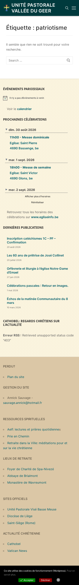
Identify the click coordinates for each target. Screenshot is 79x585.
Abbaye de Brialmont (22, 476)
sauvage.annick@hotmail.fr (22, 403)
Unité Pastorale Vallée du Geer (33, 7)
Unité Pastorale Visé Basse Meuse (31, 509)
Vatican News (17, 551)
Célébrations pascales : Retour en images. (37, 286)
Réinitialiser (37, 202)
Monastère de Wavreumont (26, 482)
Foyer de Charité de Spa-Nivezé (30, 469)
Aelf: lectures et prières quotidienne (33, 429)
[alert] (39, 98)
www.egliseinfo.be (44, 217)
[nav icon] (74, 8)
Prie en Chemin (18, 436)
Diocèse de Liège (19, 516)
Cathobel (14, 544)
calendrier (24, 109)
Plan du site (15, 377)
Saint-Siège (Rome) (21, 523)
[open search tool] (67, 8)
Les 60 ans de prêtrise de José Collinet (35, 255)
